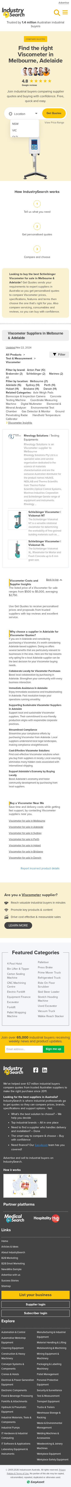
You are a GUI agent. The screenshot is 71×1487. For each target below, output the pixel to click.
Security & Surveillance (49, 1390)
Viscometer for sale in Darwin (25, 857)
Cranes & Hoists (10, 1374)
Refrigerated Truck (49, 977)
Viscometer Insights (20, 422)
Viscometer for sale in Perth (24, 839)
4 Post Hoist (14, 963)
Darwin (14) (50, 389)
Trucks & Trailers (46, 1407)
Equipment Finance (19, 997)
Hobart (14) (12, 389)
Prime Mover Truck (49, 972)
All (7, 377)
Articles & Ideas (9, 1246)
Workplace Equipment (49, 1453)
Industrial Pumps (10, 1427)
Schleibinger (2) (35, 373)
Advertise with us (10, 1274)
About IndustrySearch (13, 1252)
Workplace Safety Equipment (52, 1459)
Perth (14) (49, 385)
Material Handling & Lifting (51, 1342)
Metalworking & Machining (51, 1348)
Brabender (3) (14, 373)
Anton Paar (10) (36, 370)
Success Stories (10, 1280)
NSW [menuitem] (15, 124)
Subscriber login (35, 1313)
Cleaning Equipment (12, 1348)
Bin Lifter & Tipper (18, 968)
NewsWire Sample (11, 1269)
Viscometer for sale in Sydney (25, 833)
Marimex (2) (56, 373)
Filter (61, 355)
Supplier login (35, 1304)
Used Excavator (47, 1006)
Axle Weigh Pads (43, 392)
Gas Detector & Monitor (36, 411)
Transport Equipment (48, 1401)
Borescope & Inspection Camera (25, 396)
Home (4, 1241)
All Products (13, 354)
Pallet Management (48, 1374)
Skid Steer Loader (49, 992)
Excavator (13, 1002)
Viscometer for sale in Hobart (25, 845)
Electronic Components (14, 1390)
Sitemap (6, 1286)
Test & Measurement (19, 358)
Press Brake (45, 967)
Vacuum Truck (46, 1011)
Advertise (64, 2)
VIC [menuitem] (14, 130)
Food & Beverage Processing (17, 1396)
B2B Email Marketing (13, 1263)
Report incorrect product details (40, 868)
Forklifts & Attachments (14, 1401)
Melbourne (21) (39, 381)
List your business (35, 1295)
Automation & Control (13, 1332)
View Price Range (54, 122)
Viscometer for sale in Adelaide (26, 827)
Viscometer (13, 362)
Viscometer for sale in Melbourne (27, 820)
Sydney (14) (32, 385)
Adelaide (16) (13, 385)
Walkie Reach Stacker (51, 1016)
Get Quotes (54, 113)
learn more (18, 925)
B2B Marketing (9, 1258)
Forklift (11, 1007)
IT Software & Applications (15, 1443)
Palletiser (43, 962)
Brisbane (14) (31, 389)
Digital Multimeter (31, 404)
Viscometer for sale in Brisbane (26, 851)
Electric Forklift (16, 992)
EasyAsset (41, 1145)
